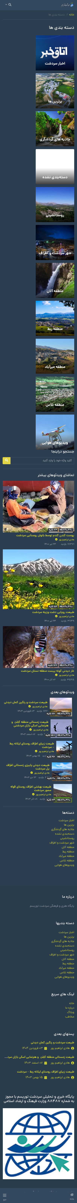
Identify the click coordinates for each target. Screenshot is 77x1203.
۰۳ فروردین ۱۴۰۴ (32, 1048)
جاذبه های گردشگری (62, 829)
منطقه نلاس (67, 861)
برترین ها (69, 825)
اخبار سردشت (66, 820)
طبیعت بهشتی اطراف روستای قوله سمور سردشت (30, 789)
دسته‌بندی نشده (64, 834)
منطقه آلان (68, 847)
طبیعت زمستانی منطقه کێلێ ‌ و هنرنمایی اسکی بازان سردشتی (29, 724)
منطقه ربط (68, 852)
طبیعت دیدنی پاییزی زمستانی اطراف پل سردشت (28, 767)
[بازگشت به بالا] (10, 1181)
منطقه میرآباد (66, 856)
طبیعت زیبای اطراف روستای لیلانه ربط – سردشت (32, 746)
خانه (71, 15)
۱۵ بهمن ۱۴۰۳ (34, 1077)
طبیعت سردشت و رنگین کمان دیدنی (25, 702)
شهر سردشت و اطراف (62, 843)
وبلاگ (70, 1012)
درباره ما (69, 1008)
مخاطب (69, 1017)
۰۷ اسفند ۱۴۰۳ (33, 1063)
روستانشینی (67, 838)
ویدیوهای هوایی (64, 865)
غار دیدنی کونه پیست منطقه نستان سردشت (47, 671)
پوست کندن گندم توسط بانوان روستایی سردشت (45, 535)
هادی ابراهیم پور (66, 540)
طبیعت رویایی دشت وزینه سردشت (53, 612)
